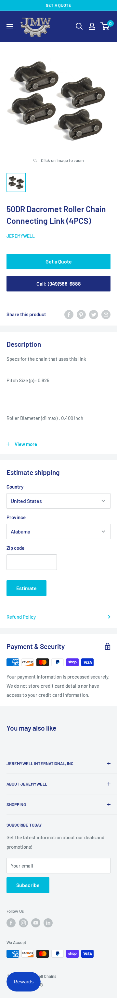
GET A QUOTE (58, 5)
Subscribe (28, 885)
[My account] (92, 26)
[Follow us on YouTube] (35, 922)
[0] (105, 26)
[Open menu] (9, 26)
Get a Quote (59, 261)
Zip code (15, 548)
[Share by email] (105, 314)
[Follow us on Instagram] (23, 922)
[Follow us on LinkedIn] (48, 922)
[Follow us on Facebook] (11, 922)
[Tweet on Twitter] (93, 314)
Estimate (26, 588)
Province (16, 517)
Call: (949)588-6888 (58, 283)
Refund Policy (21, 617)
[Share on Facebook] (68, 314)
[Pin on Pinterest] (81, 314)
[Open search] (79, 26)
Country (14, 487)
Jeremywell (20, 236)
